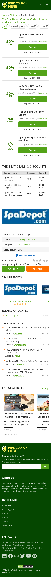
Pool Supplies (24, 244)
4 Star (43, 260)
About (5, 513)
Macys (17, 356)
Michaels (18, 333)
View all (45, 389)
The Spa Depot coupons (20, 301)
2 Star (36, 260)
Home (4, 15)
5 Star (47, 260)
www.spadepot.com (27, 239)
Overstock (19, 375)
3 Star (40, 260)
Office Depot (20, 344)
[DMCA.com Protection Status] (25, 567)
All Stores (14, 15)
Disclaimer (7, 525)
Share (39, 268)
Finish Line (19, 364)
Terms (5, 517)
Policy (5, 521)
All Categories (9, 509)
